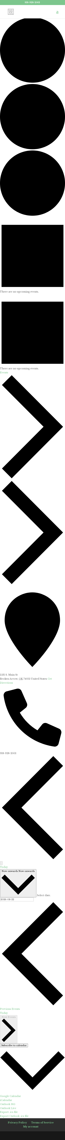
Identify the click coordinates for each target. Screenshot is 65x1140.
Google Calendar (10, 1096)
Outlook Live (8, 1108)
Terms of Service (42, 1122)
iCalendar (6, 1100)
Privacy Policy (17, 1122)
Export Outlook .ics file (14, 1116)
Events (4, 372)
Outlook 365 (7, 1104)
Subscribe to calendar (14, 1045)
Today (4, 867)
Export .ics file (9, 1112)
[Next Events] (1, 863)
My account (30, 1126)
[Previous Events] (32, 859)
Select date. (44, 895)
